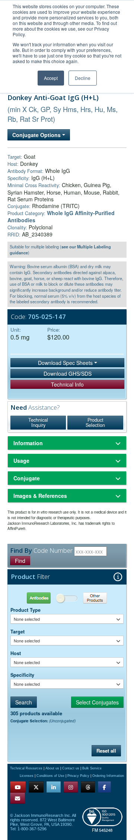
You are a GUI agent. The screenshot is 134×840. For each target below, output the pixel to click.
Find (20, 560)
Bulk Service (92, 768)
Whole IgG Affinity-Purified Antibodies (61, 216)
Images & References (40, 495)
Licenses (27, 776)
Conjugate (26, 478)
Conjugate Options (37, 135)
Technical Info (67, 384)
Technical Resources (26, 768)
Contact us (70, 768)
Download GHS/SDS (68, 373)
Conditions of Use (50, 776)
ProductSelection (95, 422)
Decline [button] (82, 78)
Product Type (25, 610)
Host (15, 653)
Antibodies (39, 598)
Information (28, 443)
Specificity (22, 675)
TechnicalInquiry (38, 422)
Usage (21, 460)
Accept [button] (51, 78)
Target (17, 631)
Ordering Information (108, 776)
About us (52, 768)
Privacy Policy (78, 776)
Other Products (95, 598)
